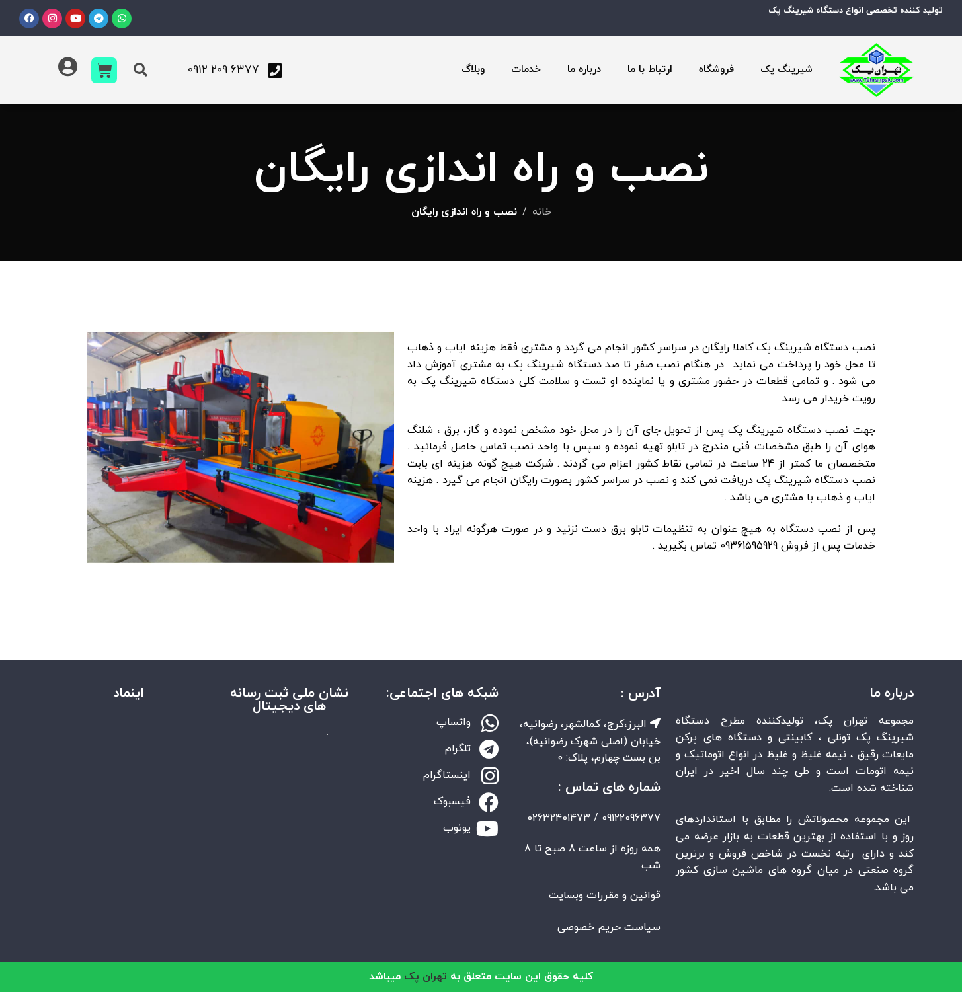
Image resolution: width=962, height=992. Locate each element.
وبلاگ (473, 70)
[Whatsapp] (122, 18)
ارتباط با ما (649, 70)
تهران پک (425, 977)
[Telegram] (98, 18)
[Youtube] (75, 18)
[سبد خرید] (104, 70)
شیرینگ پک (786, 70)
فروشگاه (716, 70)
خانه (541, 212)
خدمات (526, 70)
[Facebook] (29, 18)
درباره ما (584, 70)
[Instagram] (52, 18)
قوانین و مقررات (623, 895)
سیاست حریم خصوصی (609, 927)
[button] (140, 70)
